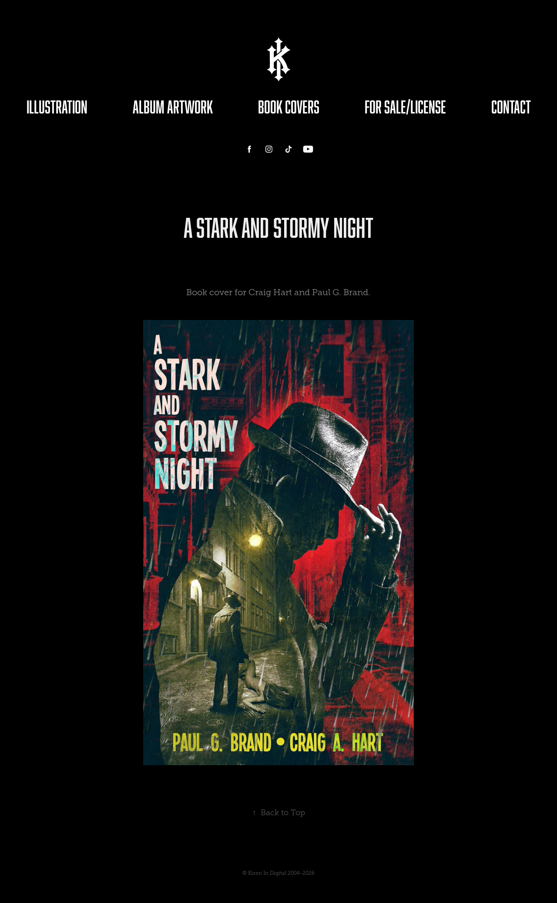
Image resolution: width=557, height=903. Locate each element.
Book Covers (288, 107)
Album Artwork (173, 107)
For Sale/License (405, 107)
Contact (511, 107)
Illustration (57, 107)
